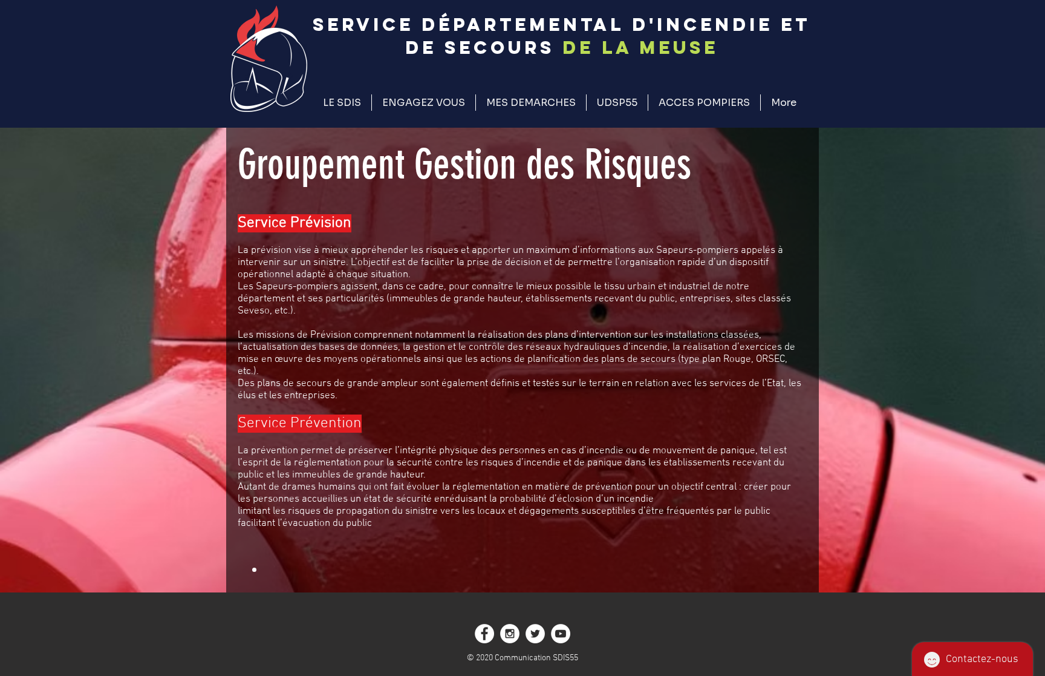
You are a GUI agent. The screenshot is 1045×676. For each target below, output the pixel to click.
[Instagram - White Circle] (509, 633)
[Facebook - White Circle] (484, 633)
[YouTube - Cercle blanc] (560, 633)
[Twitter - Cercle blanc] (535, 633)
